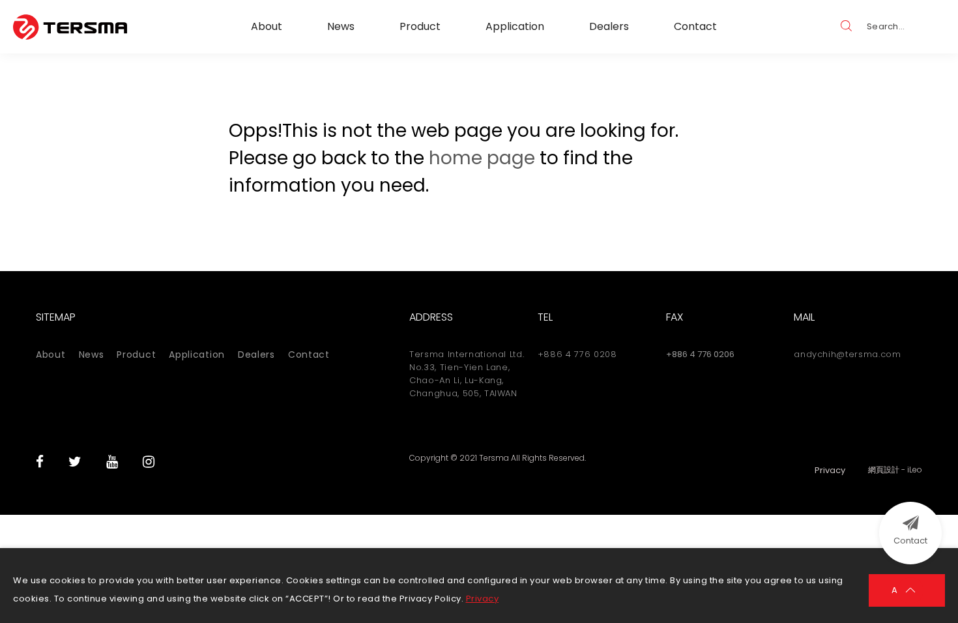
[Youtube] (112, 462)
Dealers (609, 26)
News (341, 26)
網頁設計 (883, 469)
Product (420, 26)
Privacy (482, 598)
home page (482, 158)
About (266, 26)
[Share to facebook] (40, 462)
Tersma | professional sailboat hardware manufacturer (70, 26)
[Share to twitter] (74, 462)
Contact (695, 26)
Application (515, 26)
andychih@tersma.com (847, 354)
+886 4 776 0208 (577, 354)
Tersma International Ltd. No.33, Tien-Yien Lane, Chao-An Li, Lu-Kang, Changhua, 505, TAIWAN (466, 373)
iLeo (914, 469)
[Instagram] (148, 462)
